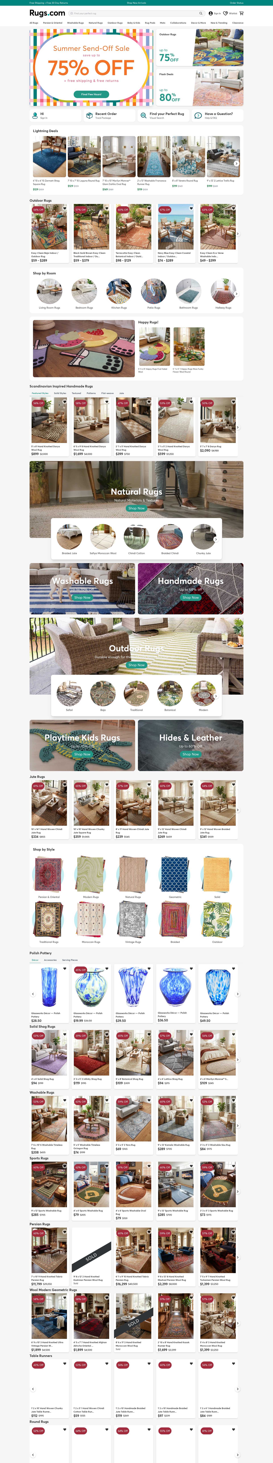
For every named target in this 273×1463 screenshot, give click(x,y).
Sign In (217, 13)
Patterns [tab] (91, 393)
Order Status (236, 2)
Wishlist (233, 13)
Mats (162, 22)
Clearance (237, 22)
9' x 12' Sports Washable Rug (46, 1210)
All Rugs (34, 22)
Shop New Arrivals (136, 2)
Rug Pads (150, 22)
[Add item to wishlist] (64, 208)
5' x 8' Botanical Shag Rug (129, 1079)
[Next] (238, 234)
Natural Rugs (96, 22)
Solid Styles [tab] (60, 393)
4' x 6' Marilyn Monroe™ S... (214, 1079)
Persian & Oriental (52, 22)
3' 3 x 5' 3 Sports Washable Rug (216, 1210)
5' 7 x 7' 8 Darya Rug (210, 446)
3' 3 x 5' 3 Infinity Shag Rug (88, 1079)
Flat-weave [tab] (107, 393)
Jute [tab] (121, 393)
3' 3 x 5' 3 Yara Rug (125, 1144)
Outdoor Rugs (115, 22)
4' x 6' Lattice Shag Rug (170, 1079)
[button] (236, 163)
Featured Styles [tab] (40, 393)
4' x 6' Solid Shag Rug (42, 1079)
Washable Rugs (75, 22)
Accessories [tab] (50, 960)
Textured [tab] (76, 393)
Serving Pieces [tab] (70, 960)
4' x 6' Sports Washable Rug (88, 1210)
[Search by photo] (72, 13)
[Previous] (33, 234)
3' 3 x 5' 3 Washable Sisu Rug (215, 1144)
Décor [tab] (35, 960)
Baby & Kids (133, 22)
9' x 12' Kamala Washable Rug (174, 1144)
